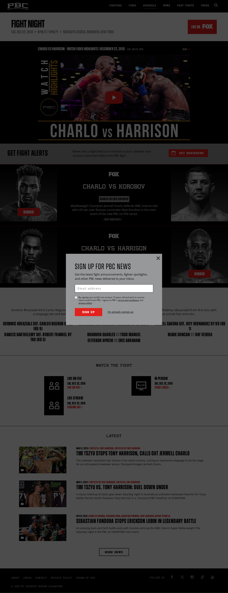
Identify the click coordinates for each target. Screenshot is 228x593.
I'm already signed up (120, 312)
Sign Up (88, 312)
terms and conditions (128, 300)
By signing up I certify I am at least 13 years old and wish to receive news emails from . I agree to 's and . (111, 300)
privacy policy (85, 303)
